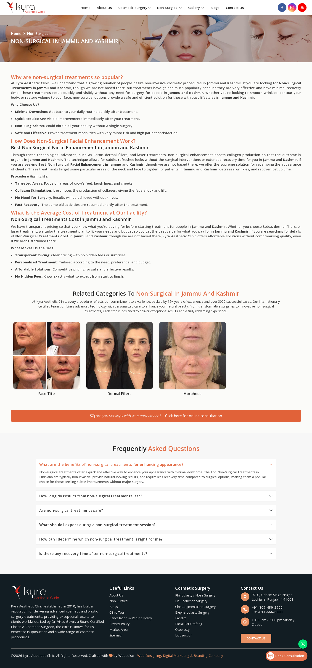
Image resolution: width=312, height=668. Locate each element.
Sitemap (115, 635)
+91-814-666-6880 (267, 612)
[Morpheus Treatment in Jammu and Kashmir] (192, 355)
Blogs (215, 7)
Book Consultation (289, 656)
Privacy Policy (119, 624)
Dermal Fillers (119, 393)
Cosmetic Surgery (132, 7)
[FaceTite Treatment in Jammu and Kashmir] (46, 355)
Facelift (180, 618)
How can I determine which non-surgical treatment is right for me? (101, 539)
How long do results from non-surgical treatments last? (90, 495)
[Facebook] (282, 7)
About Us (104, 7)
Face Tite (46, 393)
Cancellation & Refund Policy (130, 618)
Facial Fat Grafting (188, 624)
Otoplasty (182, 629)
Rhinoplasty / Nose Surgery (195, 595)
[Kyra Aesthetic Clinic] (26, 8)
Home (85, 7)
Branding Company (208, 655)
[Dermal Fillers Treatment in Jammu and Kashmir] (119, 355)
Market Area (118, 629)
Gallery (194, 7)
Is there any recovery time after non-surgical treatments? (93, 553)
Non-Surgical (167, 7)
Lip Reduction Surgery (191, 601)
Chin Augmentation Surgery (195, 606)
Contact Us (235, 7)
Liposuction (183, 635)
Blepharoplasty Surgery (192, 612)
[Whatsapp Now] (302, 644)
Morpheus (192, 393)
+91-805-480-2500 (267, 607)
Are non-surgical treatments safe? (71, 510)
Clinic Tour (117, 612)
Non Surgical (118, 601)
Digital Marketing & (178, 655)
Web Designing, (149, 655)
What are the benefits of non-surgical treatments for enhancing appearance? (111, 464)
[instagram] (292, 7)
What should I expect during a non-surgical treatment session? (97, 524)
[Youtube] (302, 7)
